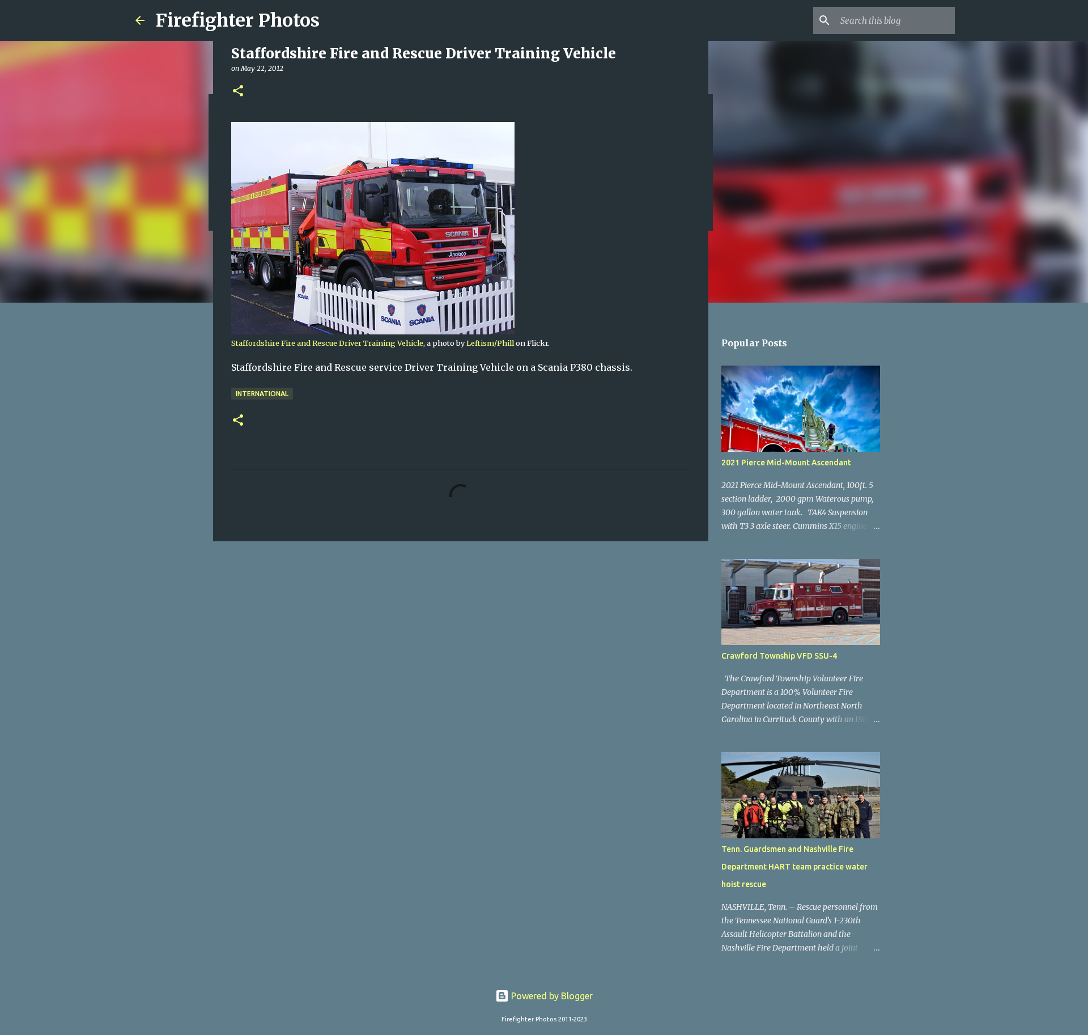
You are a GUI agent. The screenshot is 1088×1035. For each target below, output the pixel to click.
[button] (238, 91)
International (262, 393)
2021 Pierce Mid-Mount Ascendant (786, 462)
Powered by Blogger (551, 996)
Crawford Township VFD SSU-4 (779, 655)
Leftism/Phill (490, 342)
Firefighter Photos (238, 20)
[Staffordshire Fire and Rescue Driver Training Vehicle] (373, 331)
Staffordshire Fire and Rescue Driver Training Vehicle (327, 342)
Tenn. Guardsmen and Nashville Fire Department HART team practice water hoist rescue (794, 867)
